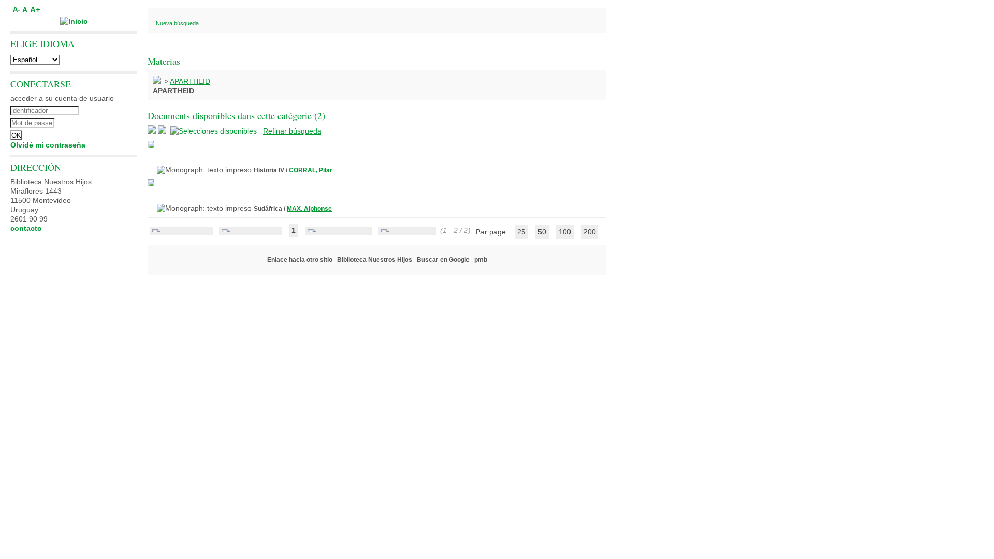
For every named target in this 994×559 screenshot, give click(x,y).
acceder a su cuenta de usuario (62, 98)
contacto (26, 228)
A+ (35, 9)
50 (542, 232)
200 (589, 232)
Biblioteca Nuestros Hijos (374, 259)
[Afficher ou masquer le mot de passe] (102, 121)
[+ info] (151, 144)
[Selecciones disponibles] (214, 131)
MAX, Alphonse (309, 208)
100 (565, 232)
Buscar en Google (443, 259)
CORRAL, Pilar (310, 170)
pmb (480, 259)
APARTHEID (190, 81)
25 (521, 232)
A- (16, 9)
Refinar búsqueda (292, 131)
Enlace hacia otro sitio (299, 259)
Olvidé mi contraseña (47, 145)
